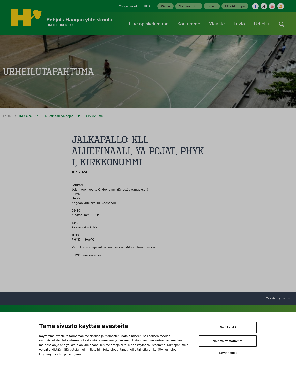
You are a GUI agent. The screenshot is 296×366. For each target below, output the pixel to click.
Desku (211, 6)
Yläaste (217, 24)
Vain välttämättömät (227, 341)
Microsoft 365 (189, 6)
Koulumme (188, 24)
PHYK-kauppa (235, 6)
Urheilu (261, 24)
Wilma (165, 6)
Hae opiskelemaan (149, 24)
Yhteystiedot (128, 6)
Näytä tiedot (228, 353)
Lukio (239, 24)
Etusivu (8, 116)
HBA (147, 6)
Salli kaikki (228, 327)
